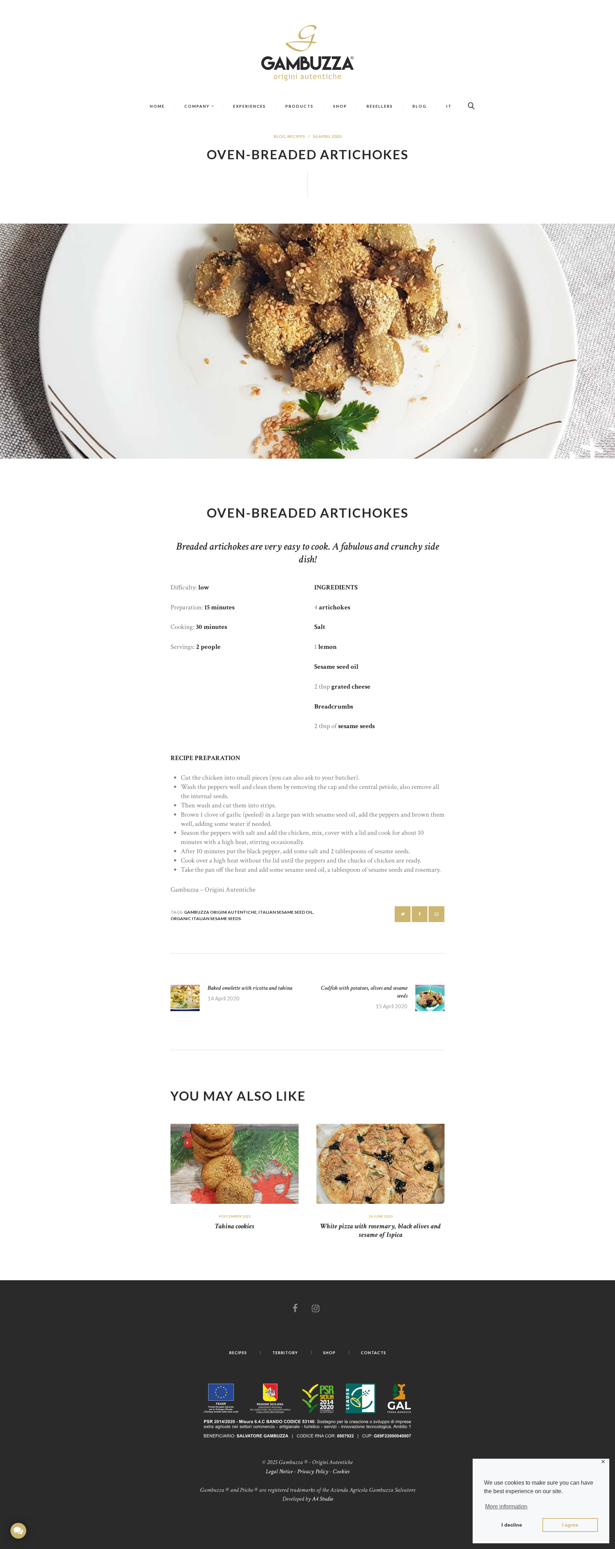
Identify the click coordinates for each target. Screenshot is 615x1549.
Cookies (341, 1471)
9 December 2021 (235, 1216)
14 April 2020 (326, 136)
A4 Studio (322, 1499)
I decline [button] (511, 1525)
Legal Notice (279, 1471)
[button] (18, 1530)
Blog (279, 136)
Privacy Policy (312, 1471)
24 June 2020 (381, 1216)
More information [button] (506, 1506)
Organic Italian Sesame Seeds (205, 918)
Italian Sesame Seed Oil (285, 912)
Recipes (296, 136)
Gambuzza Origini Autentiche (220, 912)
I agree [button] (570, 1525)
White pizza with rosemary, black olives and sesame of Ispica (380, 1230)
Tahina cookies (234, 1226)
